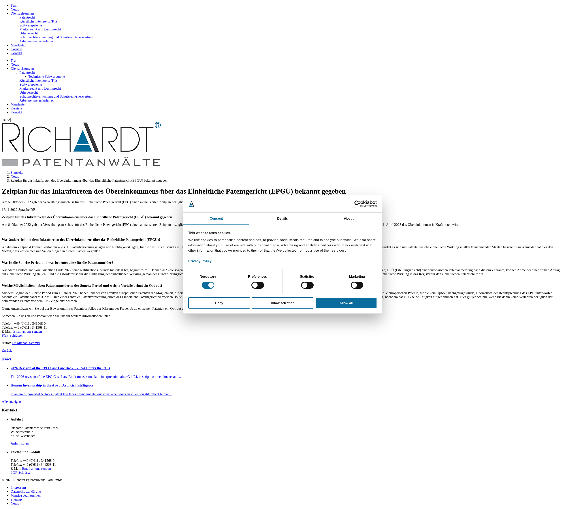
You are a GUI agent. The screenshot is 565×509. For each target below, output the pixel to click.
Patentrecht (27, 17)
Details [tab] (282, 218)
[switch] (257, 285)
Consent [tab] (216, 218)
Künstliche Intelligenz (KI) (38, 21)
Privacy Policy (200, 261)
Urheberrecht (28, 33)
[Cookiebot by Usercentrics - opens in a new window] (357, 203)
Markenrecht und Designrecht (40, 29)
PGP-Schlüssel (12, 335)
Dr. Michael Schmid (26, 343)
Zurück (7, 350)
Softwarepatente (30, 25)
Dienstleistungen (22, 13)
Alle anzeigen (11, 401)
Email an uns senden (27, 331)
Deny (219, 303)
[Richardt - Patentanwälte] (81, 165)
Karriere (16, 49)
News (15, 9)
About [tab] (349, 218)
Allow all (346, 303)
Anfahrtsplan (20, 443)
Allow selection (282, 303)
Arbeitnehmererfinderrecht (37, 41)
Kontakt (16, 53)
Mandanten (18, 45)
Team (14, 5)
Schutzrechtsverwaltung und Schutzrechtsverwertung (56, 37)
